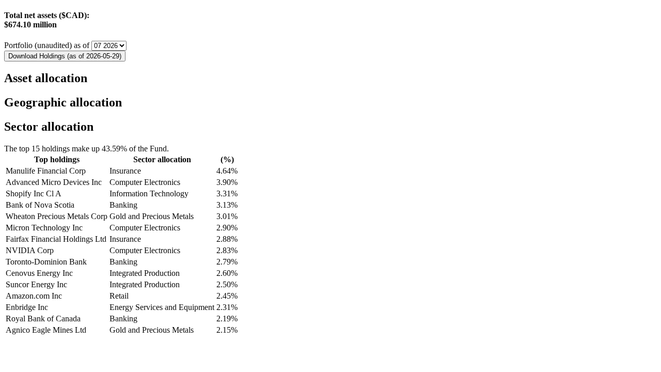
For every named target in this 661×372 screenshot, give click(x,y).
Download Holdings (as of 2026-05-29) (64, 56)
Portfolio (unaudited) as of (47, 45)
